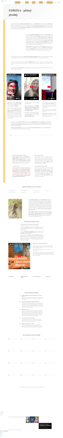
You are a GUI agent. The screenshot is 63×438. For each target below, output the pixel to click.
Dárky (34, 2)
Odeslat (10, 406)
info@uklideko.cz (35, 250)
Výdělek (41, 2)
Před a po (22, 2)
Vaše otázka (10, 404)
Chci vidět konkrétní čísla (14, 195)
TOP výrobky (17, 2)
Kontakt (55, 2)
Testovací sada (49, 2)
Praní (37, 2)
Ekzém (27, 2)
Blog (30, 2)
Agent (45, 2)
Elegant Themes (13, 429)
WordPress (20, 429)
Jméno (9, 400)
